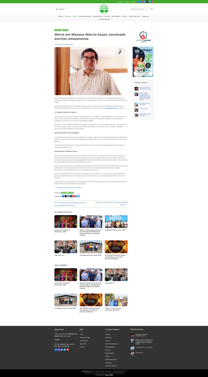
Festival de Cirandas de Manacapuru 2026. (62, 231)
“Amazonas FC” (59, 255)
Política (124, 16)
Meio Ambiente (116, 16)
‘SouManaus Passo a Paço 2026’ (115, 230)
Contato (127, 1)
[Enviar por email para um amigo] (71, 196)
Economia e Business (85, 16)
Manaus (60, 16)
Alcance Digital (109, 375)
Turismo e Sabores (104, 19)
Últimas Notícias (85, 337)
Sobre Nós (133, 1)
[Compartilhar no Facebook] (63, 196)
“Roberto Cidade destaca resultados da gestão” (113, 309)
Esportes (107, 16)
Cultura (75, 16)
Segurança (145, 16)
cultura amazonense (110, 108)
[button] (61, 9)
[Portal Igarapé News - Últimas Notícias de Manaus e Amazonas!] (104, 9)
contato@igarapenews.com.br (67, 344)
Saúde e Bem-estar (134, 16)
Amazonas (68, 16)
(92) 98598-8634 (65, 346)
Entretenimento (98, 16)
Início (81, 334)
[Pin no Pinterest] (73, 196)
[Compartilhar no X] (65, 196)
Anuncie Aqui (120, 1)
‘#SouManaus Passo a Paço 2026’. (90, 255)
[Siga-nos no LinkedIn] (150, 1)
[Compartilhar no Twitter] (68, 196)
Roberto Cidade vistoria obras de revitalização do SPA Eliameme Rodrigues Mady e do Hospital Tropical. (90, 232)
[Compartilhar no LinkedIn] (76, 196)
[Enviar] (151, 9)
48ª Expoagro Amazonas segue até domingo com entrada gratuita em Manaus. (115, 257)
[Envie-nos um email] (147, 1)
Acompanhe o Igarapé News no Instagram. (69, 187)
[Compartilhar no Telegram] (79, 196)
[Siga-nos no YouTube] (152, 1)
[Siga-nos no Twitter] (144, 1)
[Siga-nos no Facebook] (139, 1)
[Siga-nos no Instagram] (142, 1)
